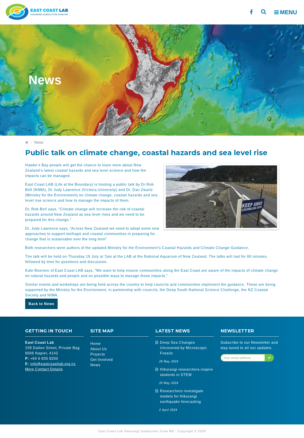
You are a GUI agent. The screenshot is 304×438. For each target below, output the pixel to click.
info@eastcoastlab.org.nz (53, 364)
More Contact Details (44, 369)
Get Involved (101, 360)
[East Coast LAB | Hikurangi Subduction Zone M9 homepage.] (36, 11)
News (38, 142)
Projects (97, 354)
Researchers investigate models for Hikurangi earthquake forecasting (181, 396)
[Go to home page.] (26, 142)
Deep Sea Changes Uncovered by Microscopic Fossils (183, 348)
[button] (269, 358)
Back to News (41, 304)
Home (95, 344)
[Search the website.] (263, 12)
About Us (98, 349)
